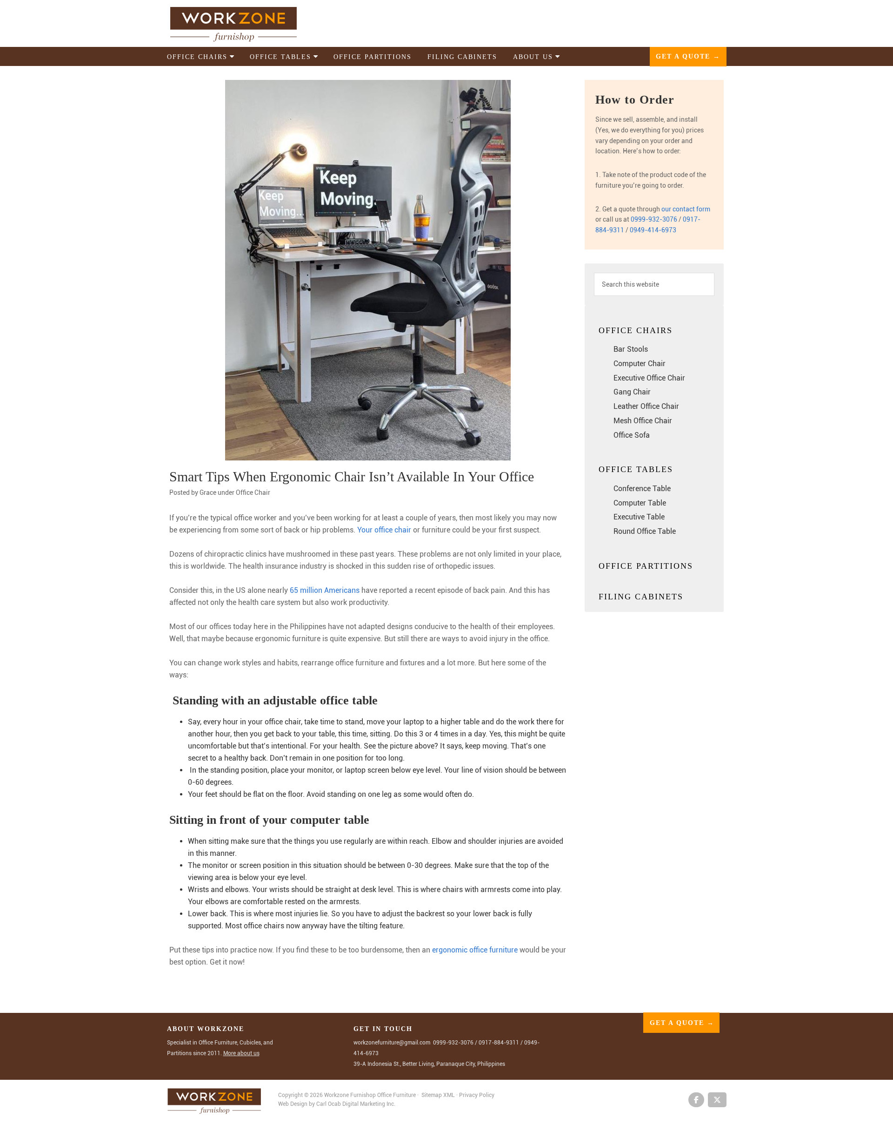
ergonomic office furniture (475, 950)
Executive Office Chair (649, 378)
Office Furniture (396, 1095)
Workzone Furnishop (248, 24)
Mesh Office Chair (642, 420)
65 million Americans (325, 590)
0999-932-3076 (654, 219)
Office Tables (636, 469)
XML (449, 1095)
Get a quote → (688, 56)
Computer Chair (639, 363)
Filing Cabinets (641, 596)
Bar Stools (630, 349)
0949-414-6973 (653, 230)
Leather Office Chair (646, 406)
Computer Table (639, 503)
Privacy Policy (476, 1095)
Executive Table (639, 516)
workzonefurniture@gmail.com (391, 1042)
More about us (241, 1053)
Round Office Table (644, 531)
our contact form (685, 209)
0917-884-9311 (499, 1042)
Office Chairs (636, 330)
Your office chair (384, 529)
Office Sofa (631, 435)
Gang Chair (632, 391)
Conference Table (642, 488)
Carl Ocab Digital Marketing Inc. (355, 1104)
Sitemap (431, 1095)
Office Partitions (646, 566)
